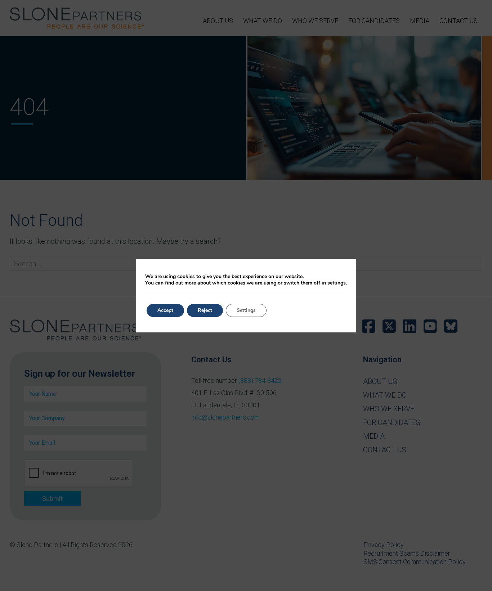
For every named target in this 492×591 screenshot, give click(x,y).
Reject (205, 310)
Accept (165, 310)
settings (336, 283)
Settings (246, 310)
